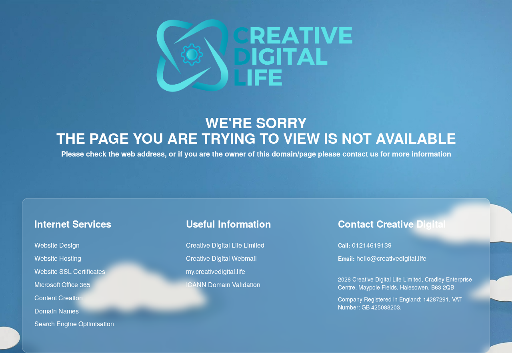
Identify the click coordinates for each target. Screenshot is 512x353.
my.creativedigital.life (215, 271)
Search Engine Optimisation (74, 323)
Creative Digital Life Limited (225, 245)
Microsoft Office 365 (62, 284)
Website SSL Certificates (69, 271)
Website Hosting (57, 258)
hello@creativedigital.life (391, 258)
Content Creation (58, 297)
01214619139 (372, 245)
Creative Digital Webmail (221, 258)
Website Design (57, 245)
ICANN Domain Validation (223, 284)
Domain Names (56, 310)
